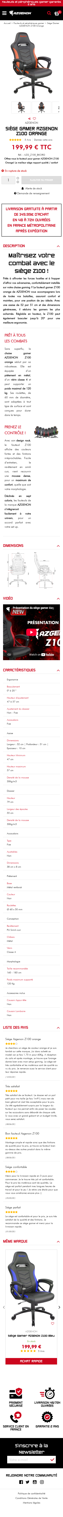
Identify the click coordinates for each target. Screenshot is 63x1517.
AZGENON (31, 1331)
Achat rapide (31, 1361)
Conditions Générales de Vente (31, 1498)
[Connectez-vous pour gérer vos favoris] (34, 119)
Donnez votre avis (43, 139)
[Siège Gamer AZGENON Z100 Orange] (21, 107)
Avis (41, 1351)
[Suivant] (59, 1307)
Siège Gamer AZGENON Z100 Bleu (31, 1335)
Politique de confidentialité (31, 1493)
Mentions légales (31, 1502)
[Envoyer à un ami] (29, 119)
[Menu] (4, 13)
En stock (31, 1341)
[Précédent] (4, 1307)
